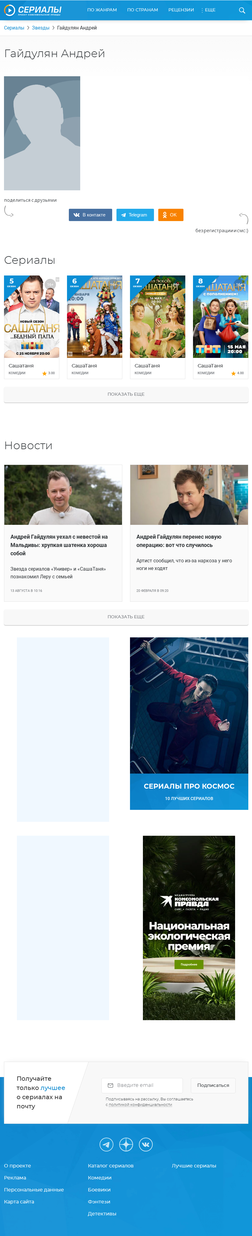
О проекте (17, 1165)
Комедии (100, 1177)
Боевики (99, 1189)
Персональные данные (34, 1189)
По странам (142, 10)
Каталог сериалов (111, 1165)
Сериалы (14, 28)
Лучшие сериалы (194, 1165)
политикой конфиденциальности (140, 1105)
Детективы (102, 1213)
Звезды (40, 28)
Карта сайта (19, 1201)
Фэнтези (99, 1201)
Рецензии (181, 10)
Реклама (15, 1177)
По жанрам (102, 10)
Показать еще (126, 394)
